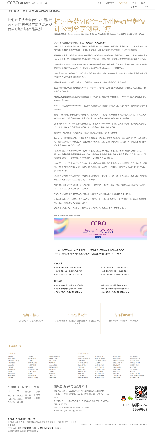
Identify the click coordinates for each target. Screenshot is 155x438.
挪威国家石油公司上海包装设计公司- (69, 267)
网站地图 (11, 419)
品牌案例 (110, 3)
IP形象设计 (134, 321)
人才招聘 (37, 398)
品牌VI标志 (12, 396)
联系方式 (37, 395)
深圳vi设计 (122, 424)
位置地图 (37, 392)
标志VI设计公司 (29, 419)
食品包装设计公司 (96, 424)
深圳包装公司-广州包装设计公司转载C (115, 274)
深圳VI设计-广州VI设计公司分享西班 (69, 274)
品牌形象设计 (100, 43)
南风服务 (28, 398)
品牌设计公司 (133, 424)
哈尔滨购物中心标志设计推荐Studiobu (115, 292)
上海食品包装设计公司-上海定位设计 (115, 271)
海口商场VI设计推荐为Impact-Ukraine (69, 289)
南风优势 (28, 395)
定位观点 (19, 399)
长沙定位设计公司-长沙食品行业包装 (69, 271)
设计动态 (19, 402)
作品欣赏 (24, 11)
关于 (134, 3)
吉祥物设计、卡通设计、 (119, 321)
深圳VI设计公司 (111, 424)
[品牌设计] (100, 238)
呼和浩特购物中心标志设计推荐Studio (69, 292)
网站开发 (143, 424)
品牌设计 (89, 43)
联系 (143, 3)
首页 (99, 3)
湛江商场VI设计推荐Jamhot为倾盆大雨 (115, 289)
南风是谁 (28, 392)
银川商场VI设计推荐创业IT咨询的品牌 (69, 285)
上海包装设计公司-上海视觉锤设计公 (115, 267)
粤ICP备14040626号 (54, 428)
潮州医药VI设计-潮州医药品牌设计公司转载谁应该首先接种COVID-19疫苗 (91, 254)
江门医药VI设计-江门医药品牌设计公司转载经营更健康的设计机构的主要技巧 (93, 250)
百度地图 (19, 419)
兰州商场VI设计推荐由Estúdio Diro (114, 285)
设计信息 (123, 3)
